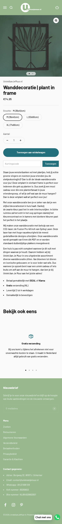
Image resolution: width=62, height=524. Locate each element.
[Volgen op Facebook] (5, 505)
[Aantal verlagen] (7, 140)
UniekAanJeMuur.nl (12, 81)
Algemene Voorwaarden (15, 437)
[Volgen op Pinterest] (21, 505)
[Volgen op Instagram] (13, 505)
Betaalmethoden (11, 448)
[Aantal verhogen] (20, 140)
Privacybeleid (10, 454)
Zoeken (7, 426)
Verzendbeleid (10, 443)
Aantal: (6, 134)
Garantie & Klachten (13, 459)
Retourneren (9, 432)
